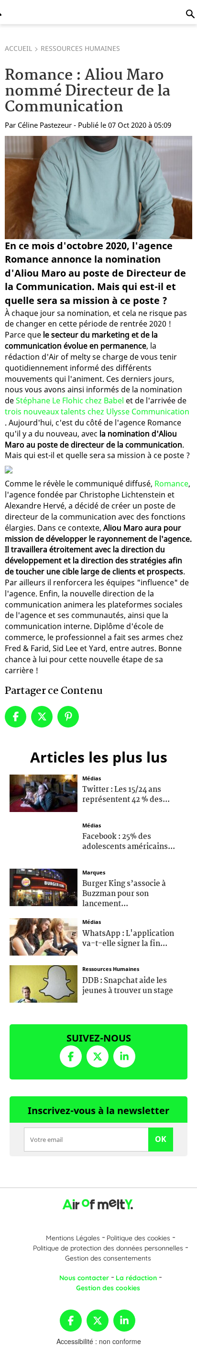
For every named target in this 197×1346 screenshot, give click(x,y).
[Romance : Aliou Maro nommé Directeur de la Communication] (98, 187)
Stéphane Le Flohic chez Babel (70, 400)
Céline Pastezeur (45, 125)
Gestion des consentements (108, 1258)
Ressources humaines (80, 48)
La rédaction (136, 1277)
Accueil (18, 48)
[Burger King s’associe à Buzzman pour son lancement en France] (43, 886)
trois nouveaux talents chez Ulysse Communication (97, 411)
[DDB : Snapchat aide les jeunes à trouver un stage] (43, 983)
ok (160, 1139)
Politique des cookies (138, 1238)
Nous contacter (84, 1277)
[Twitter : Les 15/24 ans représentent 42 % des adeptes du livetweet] (43, 792)
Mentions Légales (73, 1238)
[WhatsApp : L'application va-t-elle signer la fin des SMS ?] (43, 936)
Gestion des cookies (108, 1288)
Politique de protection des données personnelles (108, 1248)
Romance (171, 483)
